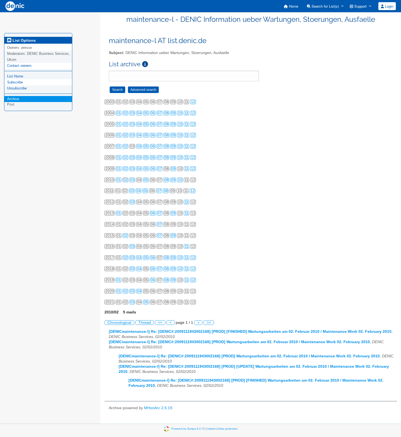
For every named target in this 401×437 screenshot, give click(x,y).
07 (159, 113)
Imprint (211, 428)
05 (146, 113)
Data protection (228, 428)
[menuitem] (291, 6)
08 (166, 113)
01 (118, 113)
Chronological (119, 323)
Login (388, 6)
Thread (144, 323)
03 (132, 113)
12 (193, 102)
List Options (23, 40)
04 (139, 113)
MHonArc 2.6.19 (158, 408)
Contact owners (19, 66)
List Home (15, 76)
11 (186, 113)
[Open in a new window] (145, 64)
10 (180, 113)
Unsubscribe (17, 88)
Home (293, 6)
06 (153, 113)
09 (173, 113)
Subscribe (15, 82)
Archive (13, 99)
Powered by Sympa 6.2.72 (188, 428)
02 (125, 113)
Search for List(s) (324, 6)
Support (360, 6)
